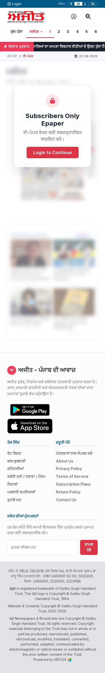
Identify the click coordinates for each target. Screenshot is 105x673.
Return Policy (68, 492)
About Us (64, 461)
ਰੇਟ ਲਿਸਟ (14, 453)
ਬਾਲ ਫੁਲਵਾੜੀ (16, 461)
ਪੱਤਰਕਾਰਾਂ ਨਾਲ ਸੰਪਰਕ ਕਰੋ (74, 453)
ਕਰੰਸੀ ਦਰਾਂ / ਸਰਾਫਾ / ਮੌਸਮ (26, 476)
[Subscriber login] (74, 17)
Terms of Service (72, 476)
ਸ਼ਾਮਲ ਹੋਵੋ (89, 547)
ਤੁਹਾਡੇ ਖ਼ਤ (14, 500)
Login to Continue (52, 152)
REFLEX (61, 659)
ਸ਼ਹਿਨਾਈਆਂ (15, 468)
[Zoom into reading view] (88, 17)
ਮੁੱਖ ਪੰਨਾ (17, 31)
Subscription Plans (73, 484)
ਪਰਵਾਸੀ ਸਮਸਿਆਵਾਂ (21, 492)
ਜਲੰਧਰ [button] (34, 31)
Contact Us (66, 500)
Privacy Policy (69, 468)
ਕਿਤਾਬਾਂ (12, 484)
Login (16, 4)
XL (93, 4)
